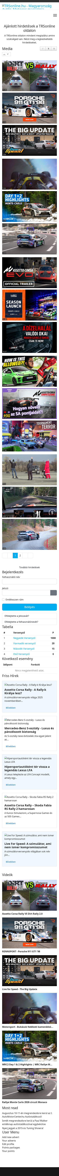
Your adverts (9, 1140)
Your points (8, 1151)
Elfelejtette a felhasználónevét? (21, 621)
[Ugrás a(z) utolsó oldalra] (30, 555)
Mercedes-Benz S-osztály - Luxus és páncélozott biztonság (29, 730)
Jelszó (5, 588)
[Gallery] (48, 49)
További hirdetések (29, 567)
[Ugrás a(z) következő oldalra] (25, 555)
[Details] (43, 49)
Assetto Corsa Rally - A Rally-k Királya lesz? (25, 691)
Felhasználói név (11, 577)
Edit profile (8, 1144)
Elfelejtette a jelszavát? (17, 615)
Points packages (11, 1147)
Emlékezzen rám (14, 599)
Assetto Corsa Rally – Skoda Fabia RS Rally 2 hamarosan (28, 807)
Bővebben (11, 707)
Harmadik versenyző (24, 643)
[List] (54, 49)
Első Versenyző (21, 654)
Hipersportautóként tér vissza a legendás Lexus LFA (27, 768)
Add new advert (10, 1137)
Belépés (29, 607)
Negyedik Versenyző (24, 638)
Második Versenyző (24, 648)
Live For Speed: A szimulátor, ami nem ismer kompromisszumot (27, 845)
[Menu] (55, 15)
